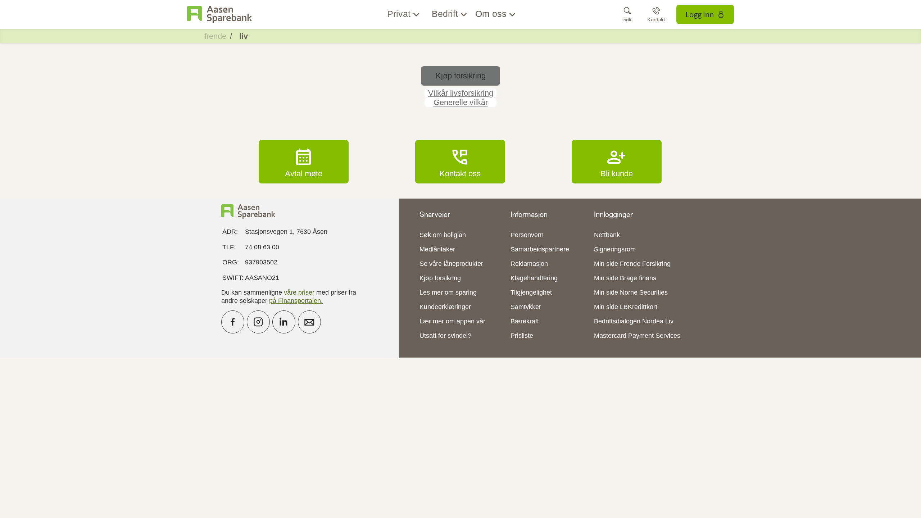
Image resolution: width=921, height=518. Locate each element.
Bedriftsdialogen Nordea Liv (633, 321)
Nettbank (607, 234)
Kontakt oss (460, 161)
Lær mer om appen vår (452, 321)
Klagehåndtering (534, 278)
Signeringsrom (615, 249)
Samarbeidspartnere (540, 249)
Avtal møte (303, 161)
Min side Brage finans (625, 278)
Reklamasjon (529, 263)
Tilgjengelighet (531, 292)
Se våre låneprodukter (451, 263)
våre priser (299, 292)
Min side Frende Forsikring (632, 263)
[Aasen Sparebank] (219, 14)
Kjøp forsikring (440, 278)
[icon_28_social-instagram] (258, 321)
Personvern (527, 234)
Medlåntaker (437, 249)
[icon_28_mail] (309, 321)
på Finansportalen (295, 300)
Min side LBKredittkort (625, 306)
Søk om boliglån (442, 234)
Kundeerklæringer (445, 306)
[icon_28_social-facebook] (232, 321)
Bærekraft (525, 321)
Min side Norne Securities (631, 292)
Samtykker (526, 306)
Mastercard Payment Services (637, 335)
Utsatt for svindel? (445, 335)
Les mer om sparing (448, 292)
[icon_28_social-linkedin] (283, 321)
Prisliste (522, 335)
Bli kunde (616, 161)
